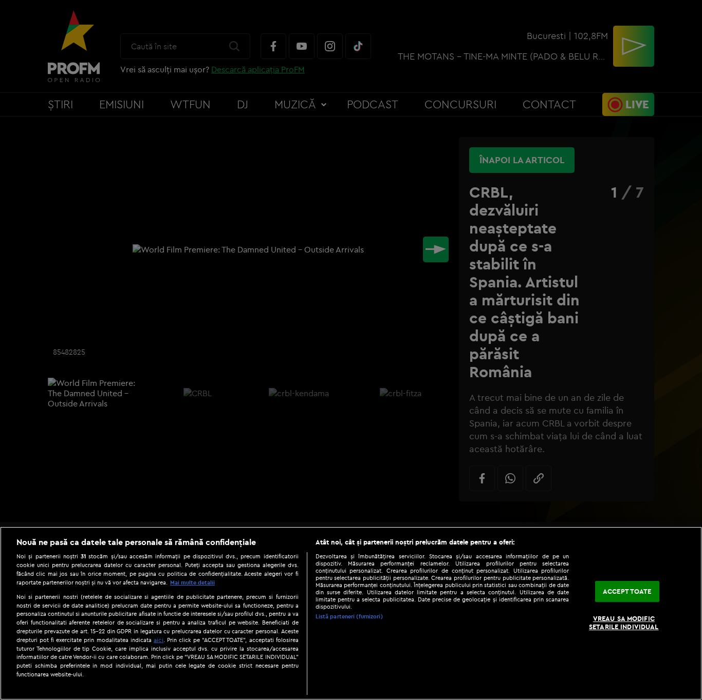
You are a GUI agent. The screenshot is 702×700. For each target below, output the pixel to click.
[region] (351, 613)
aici (158, 640)
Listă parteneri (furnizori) (349, 616)
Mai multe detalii (192, 582)
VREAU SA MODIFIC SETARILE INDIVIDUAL (623, 623)
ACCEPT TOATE (627, 591)
